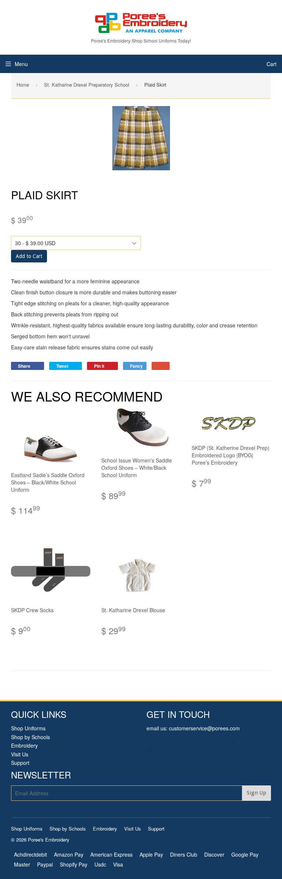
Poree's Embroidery (48, 839)
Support (20, 762)
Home (23, 84)
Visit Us (19, 754)
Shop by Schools (30, 737)
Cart (271, 64)
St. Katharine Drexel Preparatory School (86, 84)
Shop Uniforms (28, 728)
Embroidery (24, 745)
